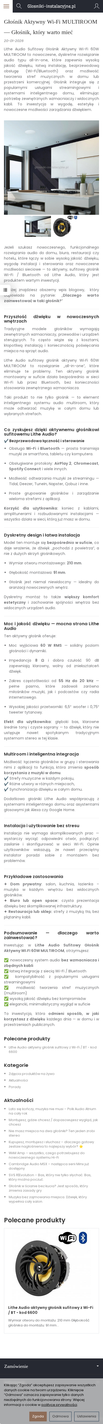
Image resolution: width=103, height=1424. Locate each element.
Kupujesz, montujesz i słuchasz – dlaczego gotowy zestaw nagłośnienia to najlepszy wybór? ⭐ (51, 1144)
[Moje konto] (96, 6)
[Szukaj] (19, 6)
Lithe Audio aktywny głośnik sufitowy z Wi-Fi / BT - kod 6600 (50, 1310)
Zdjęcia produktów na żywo (32, 1074)
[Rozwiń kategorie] (6, 6)
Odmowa (60, 1416)
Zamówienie (16, 1366)
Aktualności (18, 1080)
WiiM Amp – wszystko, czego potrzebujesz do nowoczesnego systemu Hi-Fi (47, 1155)
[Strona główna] (51, 6)
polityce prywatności (59, 1404)
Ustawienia (86, 1416)
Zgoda (38, 1416)
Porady (15, 1087)
